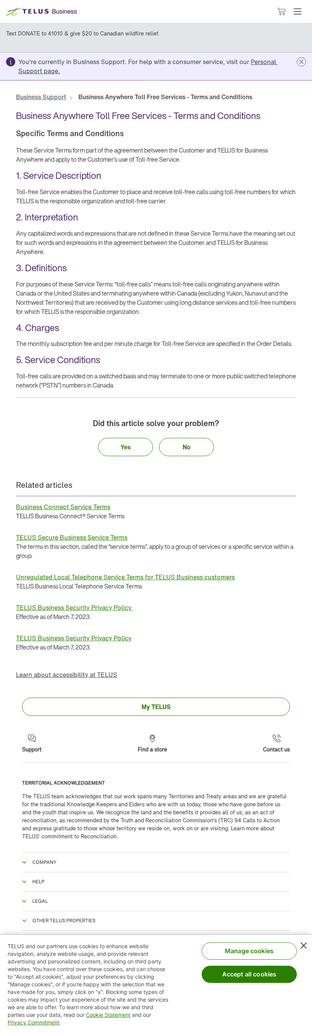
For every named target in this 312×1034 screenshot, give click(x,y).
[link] (41, 97)
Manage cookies (249, 951)
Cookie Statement (108, 1014)
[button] (297, 11)
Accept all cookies (249, 974)
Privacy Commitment (33, 1022)
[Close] (303, 945)
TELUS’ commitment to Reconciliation (69, 836)
